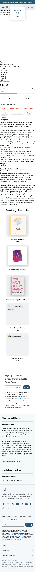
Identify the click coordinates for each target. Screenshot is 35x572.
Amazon (4, 109)
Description (4, 120)
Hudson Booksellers (17, 113)
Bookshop (4, 113)
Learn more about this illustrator (12, 480)
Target (29, 113)
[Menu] (3, 7)
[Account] (27, 7)
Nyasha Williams (7, 64)
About (4, 545)
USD (17, 13)
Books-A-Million (28, 109)
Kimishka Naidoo (11, 470)
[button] (17, 62)
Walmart (4, 117)
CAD (18, 16)
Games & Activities (6, 169)
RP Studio (3, 78)
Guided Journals (19, 169)
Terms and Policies (8, 555)
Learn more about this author (11, 461)
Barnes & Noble (14, 109)
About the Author (6, 171)
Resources (5, 550)
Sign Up (26, 387)
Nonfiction (3, 165)
